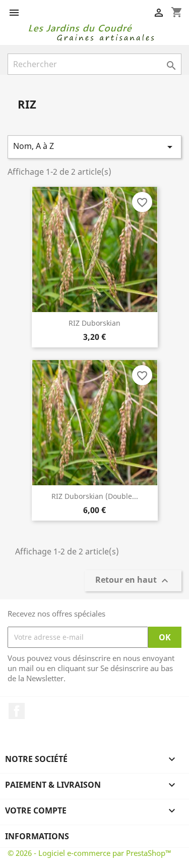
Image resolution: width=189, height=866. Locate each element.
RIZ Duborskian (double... (94, 496)
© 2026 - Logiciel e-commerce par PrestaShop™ (89, 853)
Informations (37, 836)
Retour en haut (133, 580)
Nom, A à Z (94, 146)
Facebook (17, 711)
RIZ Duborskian (94, 323)
